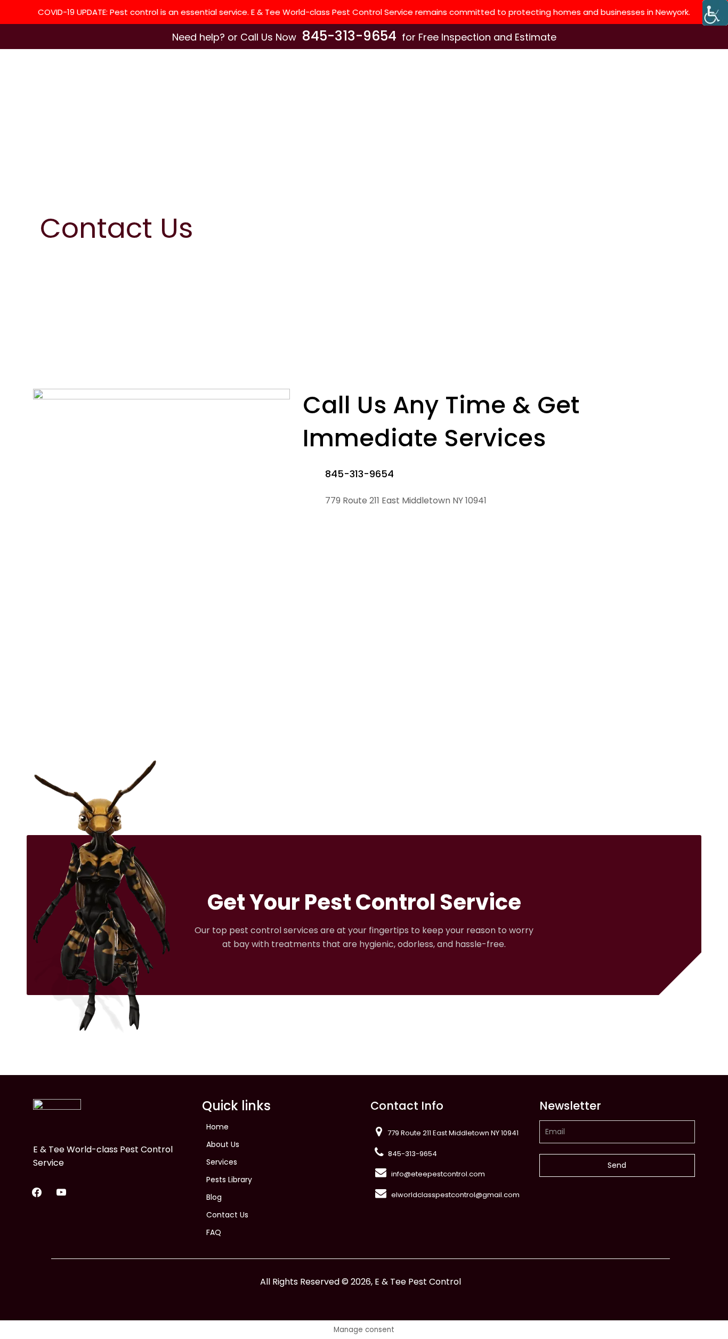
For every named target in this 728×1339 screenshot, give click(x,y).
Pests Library (229, 1179)
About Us (222, 1144)
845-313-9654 (349, 36)
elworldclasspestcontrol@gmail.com (455, 1195)
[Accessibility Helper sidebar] (715, 13)
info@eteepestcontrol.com (438, 1174)
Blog (214, 1197)
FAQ (213, 1232)
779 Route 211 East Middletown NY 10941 (453, 1133)
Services (221, 1162)
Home (217, 1126)
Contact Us (227, 1214)
